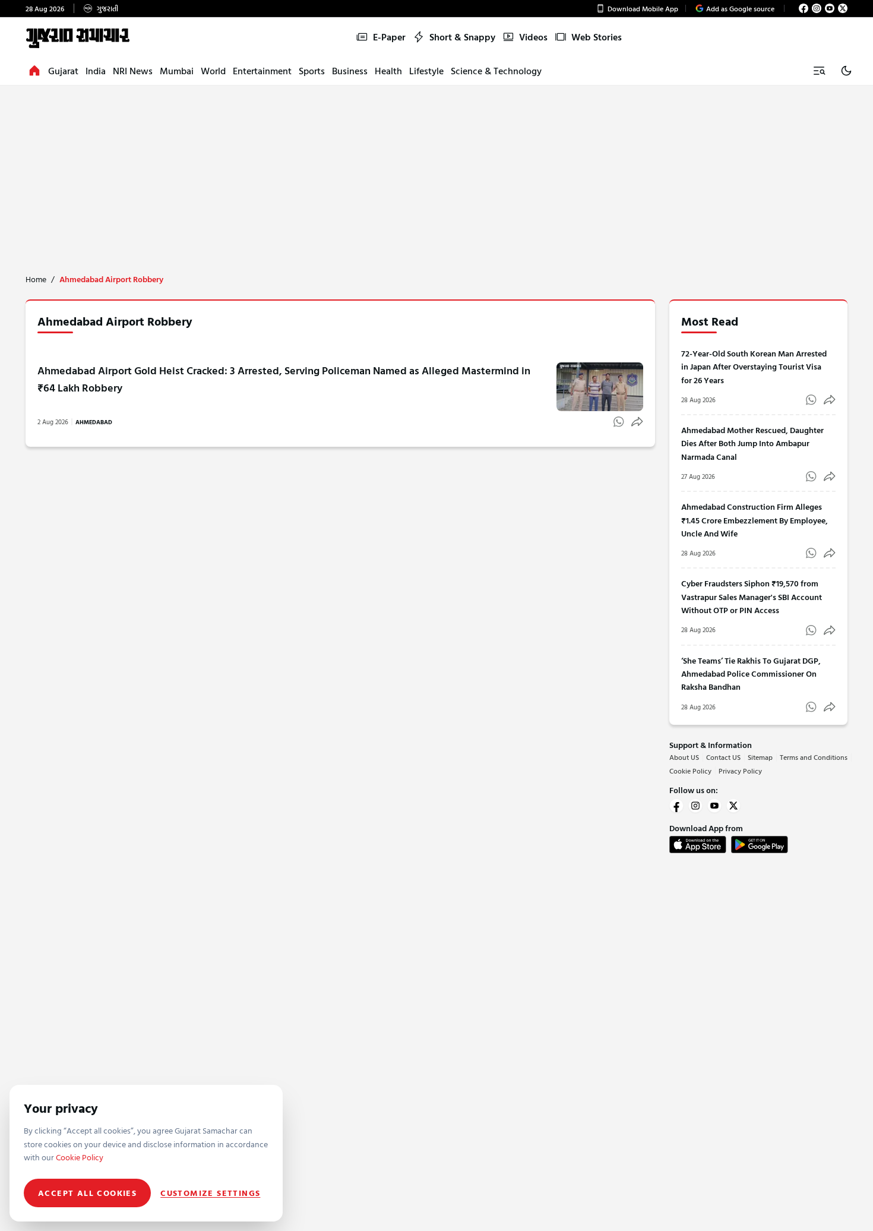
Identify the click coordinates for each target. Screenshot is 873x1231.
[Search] (819, 71)
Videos (533, 37)
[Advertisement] (436, 174)
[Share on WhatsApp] (618, 421)
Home (36, 279)
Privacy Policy (740, 770)
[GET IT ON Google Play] (759, 844)
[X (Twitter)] (842, 8)
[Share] (637, 422)
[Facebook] (803, 8)
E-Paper (389, 37)
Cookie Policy (690, 770)
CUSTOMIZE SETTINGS (210, 1193)
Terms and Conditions (813, 757)
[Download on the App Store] (697, 844)
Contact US (723, 757)
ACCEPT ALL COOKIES (87, 1192)
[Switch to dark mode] (846, 71)
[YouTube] (829, 8)
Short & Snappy (462, 37)
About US (684, 757)
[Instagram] (816, 8)
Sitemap (760, 757)
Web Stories (596, 37)
